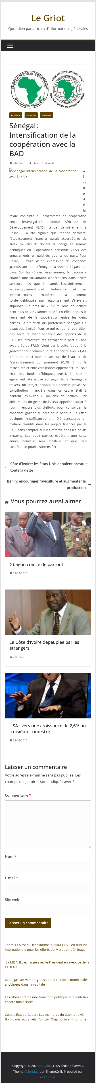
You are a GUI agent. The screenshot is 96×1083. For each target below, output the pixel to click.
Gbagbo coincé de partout (36, 564)
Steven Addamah (43, 163)
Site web (12, 899)
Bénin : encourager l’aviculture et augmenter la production (46, 484)
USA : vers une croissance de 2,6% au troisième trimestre (47, 729)
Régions (31, 115)
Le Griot (48, 18)
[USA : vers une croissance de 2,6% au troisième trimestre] (48, 676)
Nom (10, 856)
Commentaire (18, 795)
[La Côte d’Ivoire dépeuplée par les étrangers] (48, 592)
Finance (16, 115)
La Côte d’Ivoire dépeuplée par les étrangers (44, 645)
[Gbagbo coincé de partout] (48, 514)
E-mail (11, 877)
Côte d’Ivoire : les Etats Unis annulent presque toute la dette (49, 467)
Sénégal (46, 115)
